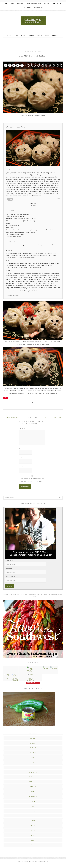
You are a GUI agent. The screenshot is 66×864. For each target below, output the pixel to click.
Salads (33, 830)
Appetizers (33, 738)
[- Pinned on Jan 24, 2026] (22, 674)
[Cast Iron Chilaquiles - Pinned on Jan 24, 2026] (46, 668)
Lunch (33, 816)
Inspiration (33, 801)
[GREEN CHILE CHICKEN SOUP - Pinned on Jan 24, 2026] (7, 676)
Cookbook (33, 748)
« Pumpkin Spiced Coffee (11, 417)
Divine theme (33, 861)
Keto (33, 806)
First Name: (9, 560)
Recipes (40, 51)
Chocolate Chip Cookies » (54, 417)
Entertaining (33, 772)
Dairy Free (33, 753)
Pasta (33, 820)
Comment (22, 428)
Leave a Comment (33, 405)
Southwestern (33, 845)
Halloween (33, 51)
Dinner (33, 762)
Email (21, 458)
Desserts (26, 51)
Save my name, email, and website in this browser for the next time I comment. (31, 480)
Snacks (33, 835)
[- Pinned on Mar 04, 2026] (7, 667)
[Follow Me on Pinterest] (33, 683)
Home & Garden (33, 796)
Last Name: (8, 568)
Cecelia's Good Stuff (33, 20)
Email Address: (10, 576)
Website (21, 467)
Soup (33, 840)
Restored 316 (44, 861)
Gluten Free (33, 782)
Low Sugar (33, 811)
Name (21, 449)
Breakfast (33, 743)
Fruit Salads (33, 777)
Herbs (33, 791)
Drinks (33, 767)
